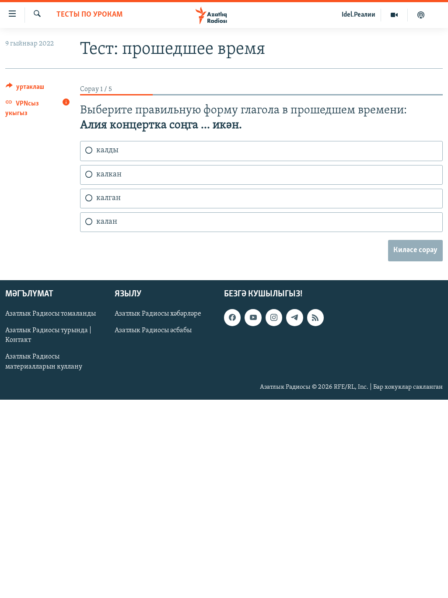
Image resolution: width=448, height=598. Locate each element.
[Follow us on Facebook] (232, 318)
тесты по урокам (89, 15)
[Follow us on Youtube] (253, 318)
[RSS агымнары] (315, 318)
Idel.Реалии (358, 14)
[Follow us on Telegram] (294, 318)
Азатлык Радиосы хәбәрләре (158, 314)
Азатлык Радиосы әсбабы (153, 330)
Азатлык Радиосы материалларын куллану (43, 362)
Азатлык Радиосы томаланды (50, 314)
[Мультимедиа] (394, 15)
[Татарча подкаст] (421, 15)
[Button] (25, 89)
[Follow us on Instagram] (274, 318)
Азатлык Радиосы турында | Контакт (48, 335)
